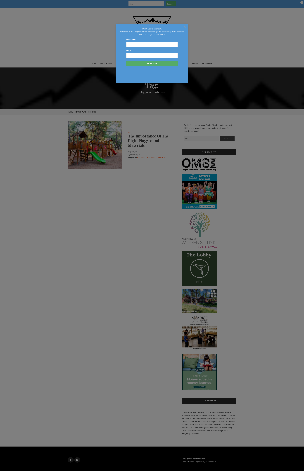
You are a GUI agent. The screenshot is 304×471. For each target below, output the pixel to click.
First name (130, 40)
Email (128, 51)
